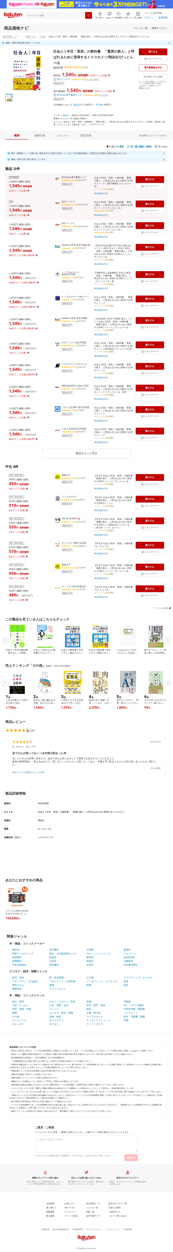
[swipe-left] (5, 640)
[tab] (16, 135)
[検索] (88, 15)
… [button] (21, 36)
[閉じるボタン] (169, 43)
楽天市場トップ (10, 36)
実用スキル (31, 36)
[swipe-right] (167, 640)
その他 (42, 36)
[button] (109, 15)
